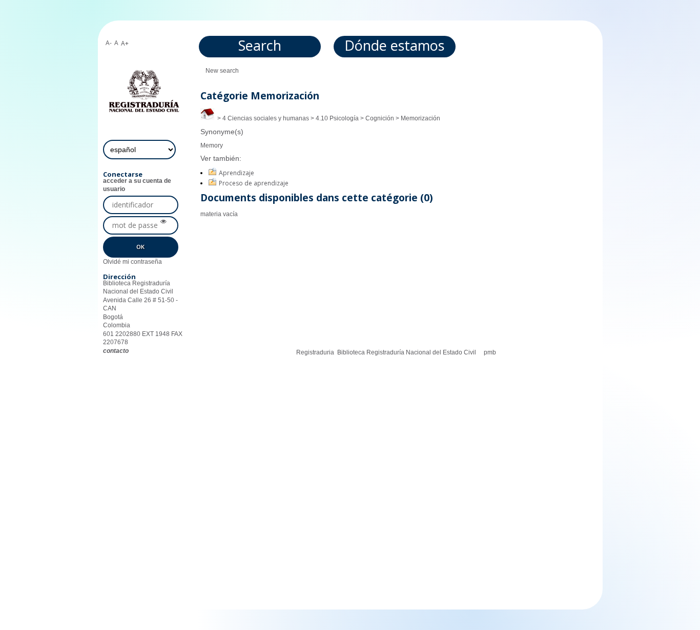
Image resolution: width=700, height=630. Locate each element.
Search (259, 45)
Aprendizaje (236, 173)
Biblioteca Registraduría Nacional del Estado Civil (406, 352)
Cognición (379, 118)
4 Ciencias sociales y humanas (265, 118)
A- (109, 42)
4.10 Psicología (337, 118)
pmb (490, 352)
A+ (125, 43)
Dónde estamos (394, 45)
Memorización (420, 118)
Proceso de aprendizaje (254, 183)
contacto (116, 350)
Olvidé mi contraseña (132, 261)
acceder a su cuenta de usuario (137, 185)
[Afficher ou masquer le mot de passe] (163, 222)
